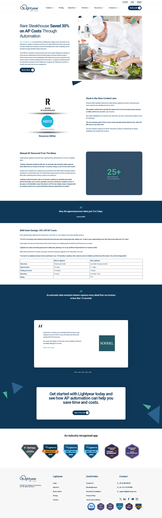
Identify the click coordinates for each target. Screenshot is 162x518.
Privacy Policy (90, 496)
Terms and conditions (93, 500)
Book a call (133, 8)
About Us (56, 487)
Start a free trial (79, 413)
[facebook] (128, 499)
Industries (71, 8)
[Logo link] (31, 8)
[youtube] (133, 499)
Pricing (61, 8)
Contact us (113, 8)
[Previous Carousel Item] (22, 344)
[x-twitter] (120, 499)
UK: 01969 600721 (125, 483)
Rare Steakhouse (25, 42)
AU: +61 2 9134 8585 (125, 487)
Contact (123, 476)
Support (139, 2)
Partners (85, 8)
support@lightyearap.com (127, 491)
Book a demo (26, 70)
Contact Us (90, 483)
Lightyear (58, 476)
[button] (64, 488)
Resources (98, 8)
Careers (56, 500)
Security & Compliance (93, 491)
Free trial (125, 2)
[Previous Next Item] (140, 344)
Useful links (92, 476)
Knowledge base (91, 487)
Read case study (48, 348)
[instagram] (137, 499)
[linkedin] (124, 499)
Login (132, 2)
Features (49, 8)
